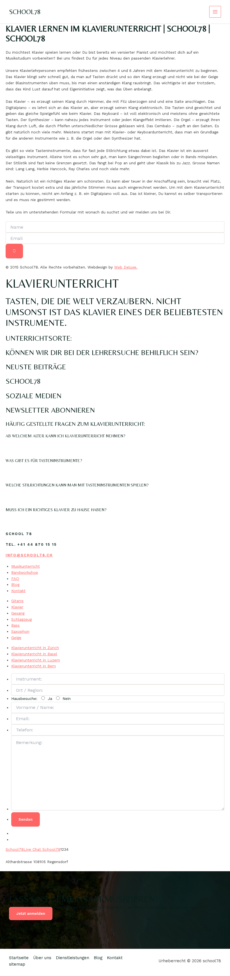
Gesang (17, 613)
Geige (16, 637)
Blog (15, 584)
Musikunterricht (25, 566)
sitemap (17, 964)
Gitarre (17, 601)
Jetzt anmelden (30, 913)
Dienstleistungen (72, 957)
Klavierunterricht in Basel (34, 654)
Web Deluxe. (125, 267)
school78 (25, 11)
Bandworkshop (24, 572)
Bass (15, 625)
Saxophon (20, 631)
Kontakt (18, 590)
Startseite (19, 957)
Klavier (17, 607)
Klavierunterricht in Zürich (35, 647)
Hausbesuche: (41, 698)
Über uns (42, 957)
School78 (15, 849)
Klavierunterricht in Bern (33, 666)
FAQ (15, 578)
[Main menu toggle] (215, 12)
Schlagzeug (21, 619)
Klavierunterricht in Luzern (35, 660)
